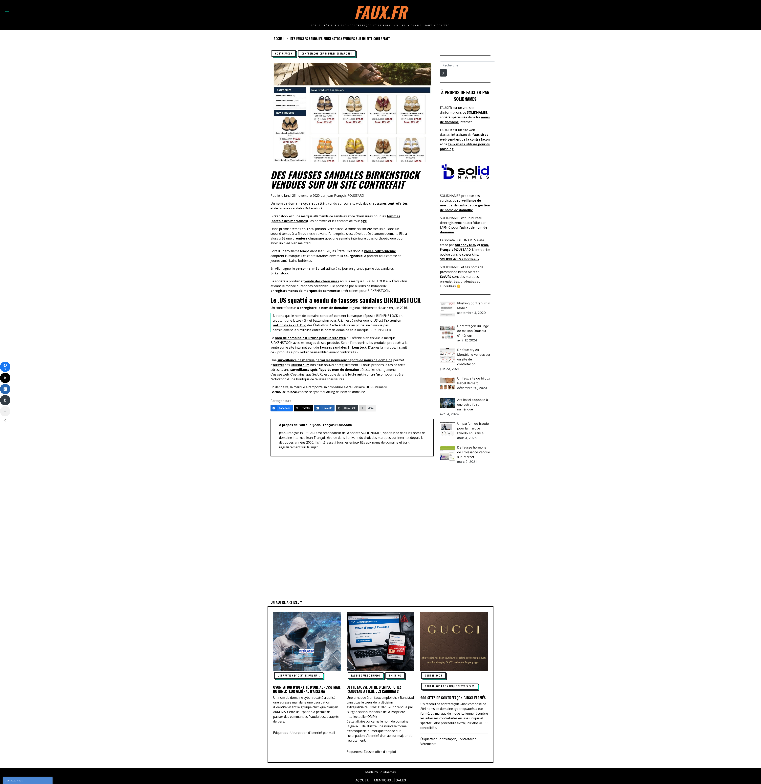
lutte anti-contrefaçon (366, 374)
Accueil (362, 780)
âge (364, 221)
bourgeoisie (353, 256)
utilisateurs (300, 365)
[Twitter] (5, 378)
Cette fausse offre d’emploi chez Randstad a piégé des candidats (374, 689)
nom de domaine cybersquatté (300, 203)
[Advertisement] (465, 535)
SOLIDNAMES (477, 112)
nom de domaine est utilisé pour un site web (310, 338)
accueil (279, 38)
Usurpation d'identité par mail (312, 732)
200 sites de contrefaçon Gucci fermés (453, 697)
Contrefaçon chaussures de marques (326, 53)
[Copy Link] (5, 400)
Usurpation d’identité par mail (299, 675)
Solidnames (387, 772)
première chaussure (308, 238)
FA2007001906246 (284, 392)
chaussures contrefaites (388, 203)
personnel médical (310, 268)
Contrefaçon (283, 53)
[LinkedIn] (5, 389)
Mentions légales (390, 780)
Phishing (395, 675)
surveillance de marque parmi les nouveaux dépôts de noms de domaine (334, 360)
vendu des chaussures (321, 281)
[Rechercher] (443, 73)
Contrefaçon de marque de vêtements (450, 686)
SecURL (445, 276)
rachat (463, 205)
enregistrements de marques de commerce (305, 290)
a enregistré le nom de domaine (322, 308)
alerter (278, 365)
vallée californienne (380, 251)
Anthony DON (465, 245)
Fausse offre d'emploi (365, 675)
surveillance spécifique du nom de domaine (324, 369)
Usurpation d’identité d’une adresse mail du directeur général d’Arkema (306, 689)
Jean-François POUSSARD (345, 195)
